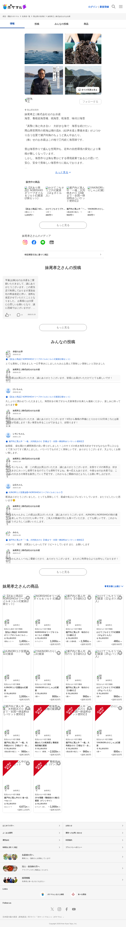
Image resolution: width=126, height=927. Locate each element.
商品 (86, 24)
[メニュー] (120, 6)
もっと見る (63, 225)
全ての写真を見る (87, 89)
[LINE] (43, 242)
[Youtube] (73, 909)
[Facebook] (34, 242)
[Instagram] (25, 242)
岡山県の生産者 (39, 16)
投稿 (37, 24)
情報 (12, 23)
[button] (10, 315)
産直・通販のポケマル (11, 16)
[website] (52, 242)
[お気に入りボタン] (28, 598)
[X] (52, 909)
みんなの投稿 (61, 24)
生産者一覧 (26, 16)
